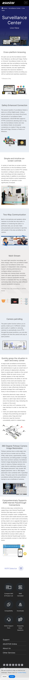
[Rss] (19, 665)
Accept (12, 676)
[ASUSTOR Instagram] (13, 665)
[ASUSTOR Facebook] (10, 665)
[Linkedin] (7, 665)
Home (5, 8)
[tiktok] (4, 665)
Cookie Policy (22, 672)
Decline (4, 676)
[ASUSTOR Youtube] (22, 665)
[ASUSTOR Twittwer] (16, 665)
